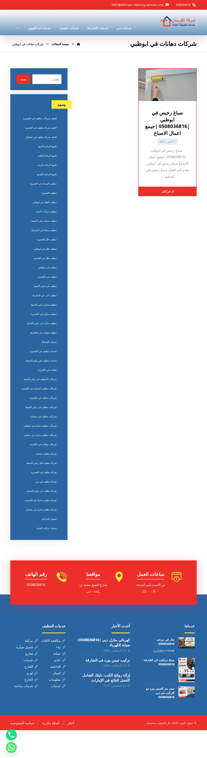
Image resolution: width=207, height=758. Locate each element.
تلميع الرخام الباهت (47, 155)
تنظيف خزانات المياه (46, 211)
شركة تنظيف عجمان (46, 453)
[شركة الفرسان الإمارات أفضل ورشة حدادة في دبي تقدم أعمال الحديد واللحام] (178, 21)
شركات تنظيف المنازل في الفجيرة (39, 388)
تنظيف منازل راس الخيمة (44, 304)
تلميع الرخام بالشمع (47, 174)
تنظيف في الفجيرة (47, 276)
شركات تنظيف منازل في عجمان (40, 435)
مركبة (29, 640)
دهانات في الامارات (47, 370)
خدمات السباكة (49, 342)
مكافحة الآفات (51, 640)
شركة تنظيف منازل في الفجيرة (41, 500)
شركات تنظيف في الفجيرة (43, 397)
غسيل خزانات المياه (47, 528)
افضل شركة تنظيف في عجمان (41, 137)
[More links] (17, 22)
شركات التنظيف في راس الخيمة (40, 379)
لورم (30, 673)
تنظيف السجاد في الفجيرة (43, 183)
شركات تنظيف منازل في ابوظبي (40, 425)
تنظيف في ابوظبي (47, 267)
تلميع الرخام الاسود (47, 146)
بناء (58, 647)
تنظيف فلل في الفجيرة (45, 258)
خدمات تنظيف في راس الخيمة (41, 360)
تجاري (29, 653)
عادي (57, 660)
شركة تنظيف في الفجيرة (44, 472)
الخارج (28, 666)
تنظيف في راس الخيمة (45, 286)
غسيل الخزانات (49, 519)
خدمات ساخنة (23, 686)
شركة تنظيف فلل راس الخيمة (41, 463)
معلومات (55, 679)
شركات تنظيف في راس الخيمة (41, 407)
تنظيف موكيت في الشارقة (43, 332)
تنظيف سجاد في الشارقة (44, 230)
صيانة (57, 653)
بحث (23, 79)
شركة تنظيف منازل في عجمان (41, 509)
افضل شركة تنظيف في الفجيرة (41, 127)
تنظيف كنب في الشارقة (44, 295)
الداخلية (56, 666)
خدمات (28, 660)
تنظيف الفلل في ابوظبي (44, 202)
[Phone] (11, 734)
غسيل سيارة (24, 647)
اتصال (57, 673)
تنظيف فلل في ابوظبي (45, 248)
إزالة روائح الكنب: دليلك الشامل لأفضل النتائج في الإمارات (106, 677)
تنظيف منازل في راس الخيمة (42, 323)
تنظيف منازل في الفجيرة (44, 314)
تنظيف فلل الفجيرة (47, 239)
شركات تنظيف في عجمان (43, 416)
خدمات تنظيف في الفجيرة (43, 351)
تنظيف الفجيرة (49, 193)
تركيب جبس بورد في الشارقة (108, 660)
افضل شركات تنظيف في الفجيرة (40, 118)
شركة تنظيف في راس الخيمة (42, 491)
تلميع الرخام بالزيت (47, 165)
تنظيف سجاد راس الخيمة (44, 221)
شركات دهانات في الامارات (43, 444)
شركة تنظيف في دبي (46, 481)
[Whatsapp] (11, 747)
